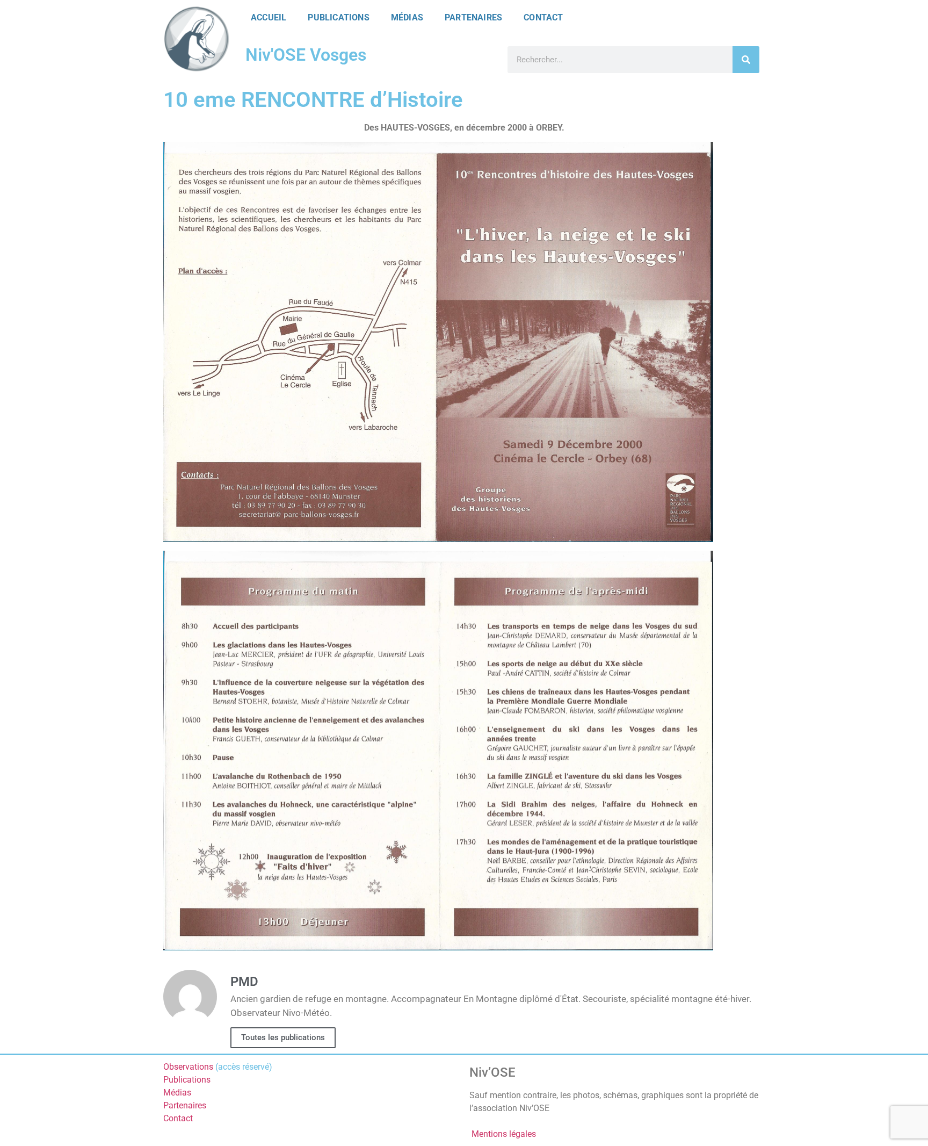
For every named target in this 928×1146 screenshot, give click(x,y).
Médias (407, 17)
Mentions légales (504, 1134)
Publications (338, 17)
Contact (543, 17)
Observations (188, 1067)
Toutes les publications (283, 1037)
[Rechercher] (746, 59)
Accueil (268, 17)
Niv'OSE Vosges (305, 55)
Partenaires (473, 17)
